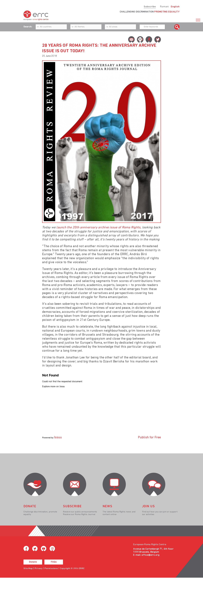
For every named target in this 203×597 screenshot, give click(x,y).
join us (148, 506)
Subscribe (150, 7)
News (107, 506)
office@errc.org (150, 555)
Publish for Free (149, 437)
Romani (164, 7)
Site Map (28, 568)
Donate (33, 562)
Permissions (51, 568)
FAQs (54, 562)
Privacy (39, 568)
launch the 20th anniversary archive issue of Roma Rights (98, 227)
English (175, 7)
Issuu (58, 437)
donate (29, 506)
